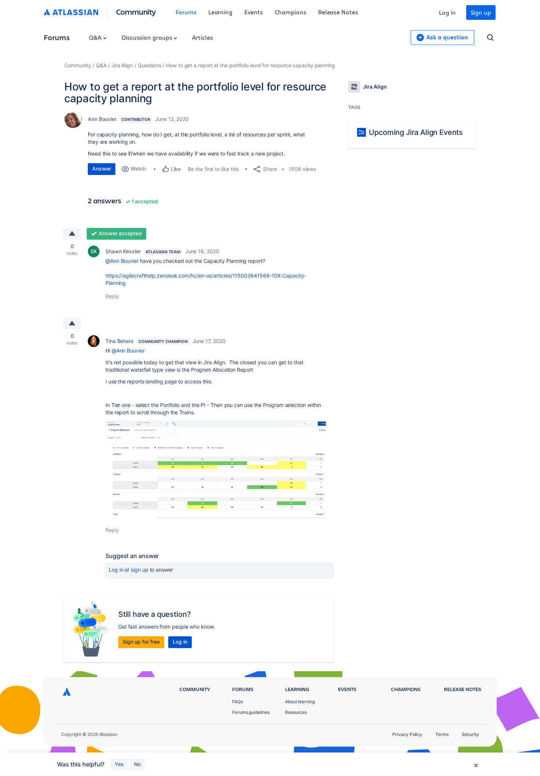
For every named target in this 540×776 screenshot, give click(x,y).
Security (470, 734)
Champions (290, 12)
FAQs (237, 701)
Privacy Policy (407, 734)
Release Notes (338, 12)
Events (253, 12)
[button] (215, 470)
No (137, 764)
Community (136, 11)
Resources (296, 712)
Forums (186, 12)
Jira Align (122, 65)
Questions (149, 65)
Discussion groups (148, 37)
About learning (300, 701)
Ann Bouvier (102, 119)
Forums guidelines (251, 712)
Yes (119, 764)
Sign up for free (141, 642)
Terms (442, 734)
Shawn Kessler (123, 251)
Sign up (481, 12)
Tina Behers (119, 341)
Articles (202, 37)
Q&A (96, 37)
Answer (101, 168)
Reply (112, 296)
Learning (220, 12)
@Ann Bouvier (121, 261)
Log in (447, 12)
